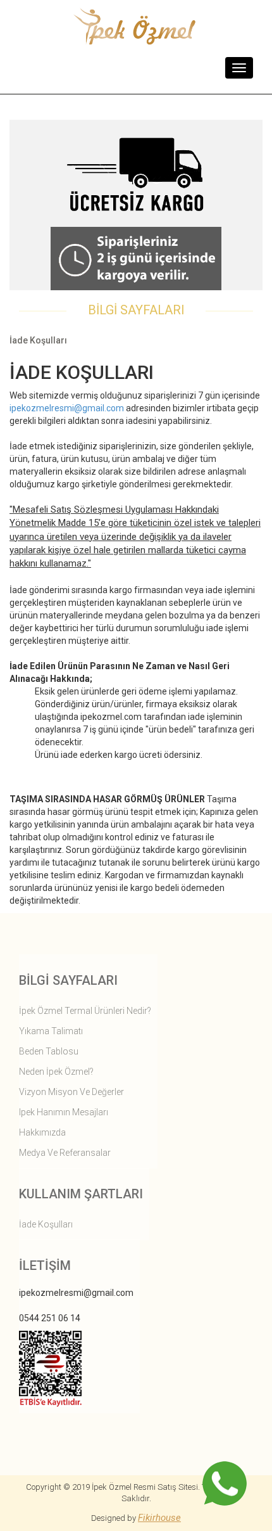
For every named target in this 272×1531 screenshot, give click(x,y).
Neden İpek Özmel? (56, 1072)
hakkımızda (42, 1132)
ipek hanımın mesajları (63, 1112)
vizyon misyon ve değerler (71, 1092)
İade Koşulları (46, 1224)
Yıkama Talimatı (51, 1031)
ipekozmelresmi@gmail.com (66, 408)
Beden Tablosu (48, 1051)
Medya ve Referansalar (65, 1153)
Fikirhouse (159, 1517)
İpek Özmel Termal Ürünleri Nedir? (85, 1011)
